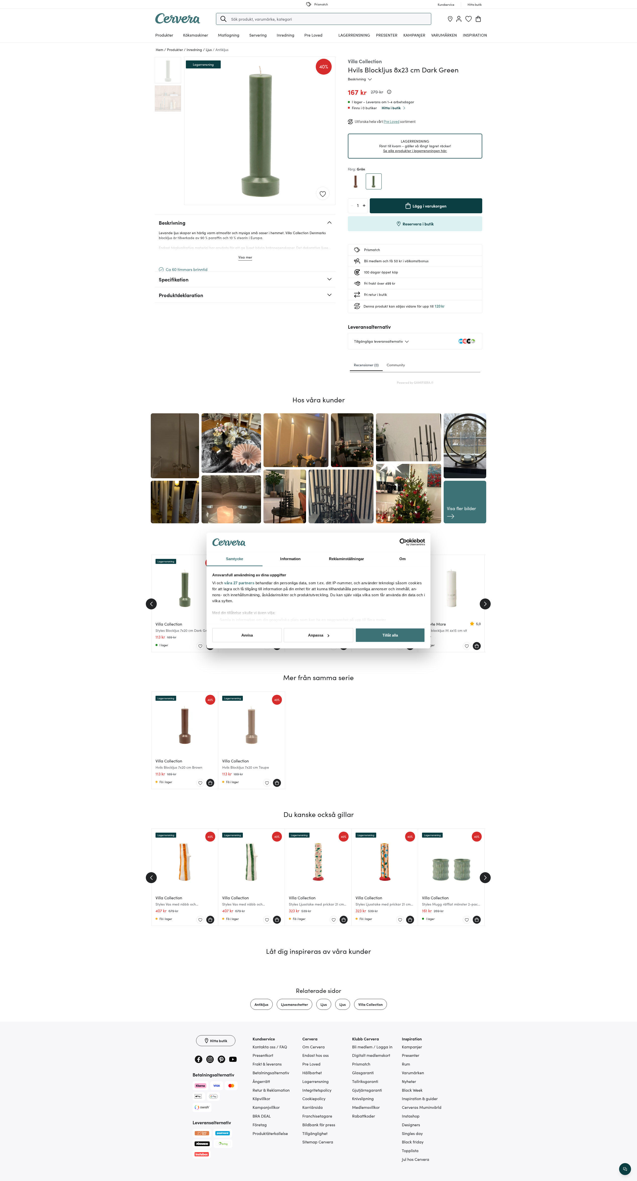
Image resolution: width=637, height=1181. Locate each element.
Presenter (410, 1055)
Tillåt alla (390, 635)
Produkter (164, 35)
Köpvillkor (261, 1098)
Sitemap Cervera (317, 1141)
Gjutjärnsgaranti (367, 1090)
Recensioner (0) (366, 364)
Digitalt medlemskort (371, 1055)
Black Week (412, 1090)
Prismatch (361, 1064)
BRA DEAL (262, 1116)
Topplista (410, 1150)
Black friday (413, 1141)
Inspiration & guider (420, 1098)
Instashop (411, 1116)
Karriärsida (312, 1107)
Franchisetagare (317, 1116)
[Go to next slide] (485, 603)
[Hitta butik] (450, 19)
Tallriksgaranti (365, 1081)
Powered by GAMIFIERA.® (415, 382)
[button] (223, 19)
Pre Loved (313, 35)
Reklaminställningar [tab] (346, 558)
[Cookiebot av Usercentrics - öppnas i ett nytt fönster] (403, 542)
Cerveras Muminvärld (421, 1107)
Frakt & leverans (267, 1064)
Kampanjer (414, 35)
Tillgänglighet (314, 1133)
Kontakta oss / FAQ (270, 1046)
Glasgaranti (363, 1072)
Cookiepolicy (313, 1098)
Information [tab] (290, 558)
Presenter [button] (386, 35)
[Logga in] (458, 19)
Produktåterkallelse (270, 1133)
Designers (411, 1124)
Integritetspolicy (316, 1090)
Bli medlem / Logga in (372, 1046)
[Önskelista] (468, 19)
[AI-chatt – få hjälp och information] (625, 1169)
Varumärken (444, 35)
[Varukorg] (478, 19)
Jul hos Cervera (415, 1159)
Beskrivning (357, 78)
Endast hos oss (315, 1055)
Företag (260, 1124)
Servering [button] (258, 35)
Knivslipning (363, 1098)
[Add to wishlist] (323, 193)
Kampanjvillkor (266, 1107)
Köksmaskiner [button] (195, 35)
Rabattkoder (363, 1116)
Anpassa (315, 635)
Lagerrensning (354, 35)
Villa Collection (370, 1004)
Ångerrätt (261, 1081)
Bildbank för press (318, 1124)
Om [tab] (402, 558)
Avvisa (247, 635)
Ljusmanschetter (294, 1004)
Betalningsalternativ (271, 1072)
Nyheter (409, 1081)
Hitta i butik (391, 107)
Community (396, 364)
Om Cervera (313, 1046)
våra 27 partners (239, 583)
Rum (406, 1064)
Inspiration (475, 35)
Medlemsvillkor (366, 1107)
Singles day (412, 1133)
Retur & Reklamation (271, 1090)
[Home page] (177, 22)
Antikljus (261, 1004)
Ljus (323, 1004)
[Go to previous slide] (151, 603)
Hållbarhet (312, 1072)
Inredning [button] (285, 35)
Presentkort (263, 1055)
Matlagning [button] (228, 35)
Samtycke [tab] (234, 558)
